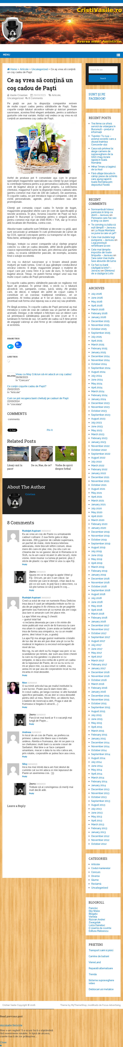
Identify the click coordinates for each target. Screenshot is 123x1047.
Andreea (26, 732)
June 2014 (97, 765)
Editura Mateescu (98, 931)
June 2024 (97, 379)
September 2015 (100, 707)
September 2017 (100, 637)
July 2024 (96, 375)
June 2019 (97, 555)
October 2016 (99, 680)
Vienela (93, 916)
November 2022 (100, 446)
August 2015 (98, 711)
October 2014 (99, 750)
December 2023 (100, 403)
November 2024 (100, 360)
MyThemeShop (79, 1005)
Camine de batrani (99, 956)
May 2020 (96, 512)
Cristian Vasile (9, 1005)
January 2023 (98, 442)
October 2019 (99, 539)
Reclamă (96, 883)
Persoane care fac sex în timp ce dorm (103, 219)
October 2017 (98, 633)
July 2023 (96, 422)
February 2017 (99, 664)
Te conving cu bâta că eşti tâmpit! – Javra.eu (103, 226)
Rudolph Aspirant (31, 531)
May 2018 (96, 606)
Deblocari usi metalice (101, 989)
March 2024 (97, 391)
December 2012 (100, 836)
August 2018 (98, 594)
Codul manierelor (100, 868)
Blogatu (93, 913)
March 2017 (97, 660)
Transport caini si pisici (101, 950)
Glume (95, 880)
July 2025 (96, 336)
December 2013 (100, 789)
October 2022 (99, 449)
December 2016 (100, 672)
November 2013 (100, 793)
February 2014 (99, 781)
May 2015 (96, 723)
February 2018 (99, 617)
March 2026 (97, 309)
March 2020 (97, 520)
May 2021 (96, 492)
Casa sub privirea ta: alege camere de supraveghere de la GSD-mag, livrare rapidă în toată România (102, 155)
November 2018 (100, 582)
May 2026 (96, 301)
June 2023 (97, 426)
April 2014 (96, 773)
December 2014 (100, 742)
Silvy (24, 764)
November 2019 (100, 535)
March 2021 (97, 500)
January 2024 (98, 399)
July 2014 (96, 762)
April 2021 (96, 496)
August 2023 (98, 418)
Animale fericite (11, 1025)
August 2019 (98, 547)
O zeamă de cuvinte (100, 928)
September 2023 (100, 414)
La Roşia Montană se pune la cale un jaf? (103, 232)
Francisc (93, 908)
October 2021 (98, 485)
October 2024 (99, 364)
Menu (6, 54)
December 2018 (100, 578)
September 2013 (100, 801)
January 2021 (98, 504)
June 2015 (96, 719)
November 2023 (100, 407)
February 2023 (99, 438)
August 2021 (98, 488)
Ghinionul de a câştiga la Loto (103, 272)
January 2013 (98, 832)
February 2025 (99, 348)
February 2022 (99, 469)
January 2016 (98, 691)
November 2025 (100, 325)
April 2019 (96, 563)
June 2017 (96, 648)
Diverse (95, 876)
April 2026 (96, 305)
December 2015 (100, 695)
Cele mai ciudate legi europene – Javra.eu (103, 238)
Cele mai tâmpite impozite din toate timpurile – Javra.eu (102, 252)
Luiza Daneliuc (97, 925)
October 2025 (99, 329)
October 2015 (98, 703)
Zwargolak (94, 922)
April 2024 (96, 387)
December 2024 (100, 356)
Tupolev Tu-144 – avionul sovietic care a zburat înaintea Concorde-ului (103, 140)
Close (3, 1042)
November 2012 (100, 840)
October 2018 (99, 586)
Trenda (93, 974)
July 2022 (96, 461)
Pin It (50, 430)
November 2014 (100, 746)
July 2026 (96, 293)
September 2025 (100, 332)
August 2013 (98, 804)
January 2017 (98, 668)
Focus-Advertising (111, 1005)
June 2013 (96, 812)
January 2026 (98, 317)
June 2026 (97, 297)
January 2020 (98, 528)
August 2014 (98, 758)
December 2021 (100, 477)
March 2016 (97, 684)
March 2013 (97, 824)
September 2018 (100, 590)
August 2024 (98, 371)
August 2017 (98, 641)
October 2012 (98, 843)
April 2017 (96, 656)
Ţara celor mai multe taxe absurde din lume (103, 259)
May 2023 (96, 430)
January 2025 (98, 352)
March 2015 (97, 730)
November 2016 (100, 676)
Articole (24, 69)
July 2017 (96, 645)
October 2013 (98, 797)
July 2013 (96, 808)
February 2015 (99, 734)
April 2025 (96, 340)
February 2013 (99, 828)
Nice (24, 682)
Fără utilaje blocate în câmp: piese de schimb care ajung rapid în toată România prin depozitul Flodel (104, 179)
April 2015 (96, 726)
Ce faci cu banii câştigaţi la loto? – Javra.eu (101, 267)
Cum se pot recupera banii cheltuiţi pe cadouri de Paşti (38, 398)
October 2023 (99, 410)
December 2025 (100, 321)
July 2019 (96, 551)
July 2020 (96, 508)
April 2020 (96, 516)
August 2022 (98, 457)
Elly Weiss (94, 911)
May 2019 (96, 559)
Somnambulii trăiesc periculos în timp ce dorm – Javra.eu (102, 212)
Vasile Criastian (18, 95)
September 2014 (100, 754)
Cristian (30, 494)
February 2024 (99, 395)
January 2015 (98, 738)
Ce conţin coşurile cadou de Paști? (26, 386)
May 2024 (96, 383)
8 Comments (35, 98)
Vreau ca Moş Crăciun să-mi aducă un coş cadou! (44, 374)
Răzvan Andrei (97, 919)
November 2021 (100, 481)
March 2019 (97, 567)
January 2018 (98, 621)
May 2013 (96, 816)
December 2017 (100, 625)
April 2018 (96, 609)
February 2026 (99, 313)
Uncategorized (40, 69)
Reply (24, 564)
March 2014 (97, 777)
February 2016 (99, 687)
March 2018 (97, 613)
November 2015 (100, 699)
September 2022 (100, 453)
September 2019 (100, 543)
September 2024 (100, 368)
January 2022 (98, 473)
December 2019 (100, 531)
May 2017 (96, 652)
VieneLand (95, 962)
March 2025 (97, 344)
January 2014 (98, 785)
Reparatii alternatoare (101, 968)
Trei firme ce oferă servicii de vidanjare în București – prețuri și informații (103, 128)
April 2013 (96, 820)
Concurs (95, 872)
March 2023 (97, 434)
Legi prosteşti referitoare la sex (100, 244)
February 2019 (99, 570)
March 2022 (97, 465)
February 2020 (99, 524)
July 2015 (96, 715)
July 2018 (96, 598)
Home (13, 69)
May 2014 (96, 769)
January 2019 (98, 574)
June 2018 (97, 602)
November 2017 (100, 629)
